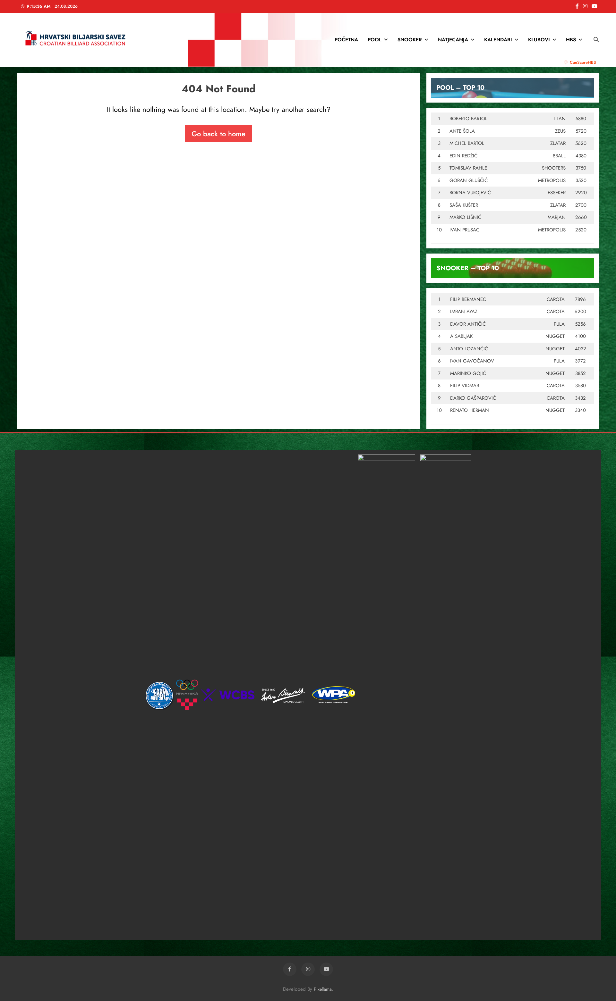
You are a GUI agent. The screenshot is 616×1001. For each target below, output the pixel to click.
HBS (571, 39)
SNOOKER (410, 39)
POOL (374, 39)
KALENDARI (498, 39)
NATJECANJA (453, 39)
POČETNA (346, 39)
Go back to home (218, 134)
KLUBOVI (539, 39)
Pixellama (323, 989)
